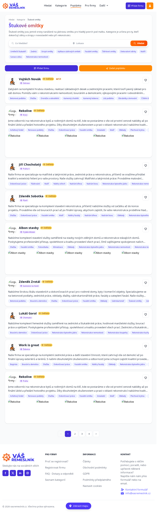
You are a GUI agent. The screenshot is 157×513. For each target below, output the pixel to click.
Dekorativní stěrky (128, 51)
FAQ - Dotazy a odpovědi (59, 473)
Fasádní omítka (86, 130)
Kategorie (61, 5)
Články (86, 461)
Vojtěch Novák (30, 79)
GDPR (86, 473)
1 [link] (68, 433)
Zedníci (34, 51)
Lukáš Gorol (28, 313)
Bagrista (13, 364)
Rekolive (25, 111)
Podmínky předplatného (97, 479)
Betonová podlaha (18, 98)
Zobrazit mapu (80, 505)
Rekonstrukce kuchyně (141, 332)
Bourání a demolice (38, 301)
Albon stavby (29, 228)
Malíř (112, 130)
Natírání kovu (92, 183)
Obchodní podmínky (95, 467)
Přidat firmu (43, 68)
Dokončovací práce (67, 130)
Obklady (122, 130)
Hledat (48, 5)
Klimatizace (58, 247)
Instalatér (101, 130)
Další (104, 5)
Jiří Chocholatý (30, 164)
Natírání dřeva (76, 183)
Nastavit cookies (92, 486)
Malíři (143, 51)
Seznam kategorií (55, 479)
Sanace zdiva (16, 57)
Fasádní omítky (91, 51)
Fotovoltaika (43, 247)
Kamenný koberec (91, 98)
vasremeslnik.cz (18, 506)
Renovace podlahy (36, 130)
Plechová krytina (137, 130)
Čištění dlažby (147, 98)
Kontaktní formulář (136, 489)
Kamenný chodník (71, 98)
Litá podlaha (108, 98)
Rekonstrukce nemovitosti (37, 57)
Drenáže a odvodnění (50, 98)
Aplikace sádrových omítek (69, 51)
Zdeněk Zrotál (29, 282)
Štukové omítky (135, 301)
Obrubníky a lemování (127, 98)
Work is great (29, 345)
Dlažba (33, 98)
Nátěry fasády (74, 215)
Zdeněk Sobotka (31, 196)
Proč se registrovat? (56, 461)
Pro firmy (90, 5)
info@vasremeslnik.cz (138, 493)
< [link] (60, 433)
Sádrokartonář (118, 301)
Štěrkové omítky (109, 51)
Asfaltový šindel (16, 130)
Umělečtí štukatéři (18, 51)
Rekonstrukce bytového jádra (115, 183)
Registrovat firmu (55, 467)
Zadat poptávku (117, 68)
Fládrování (35, 183)
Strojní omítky (47, 51)
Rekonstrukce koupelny (144, 247)
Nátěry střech (59, 183)
